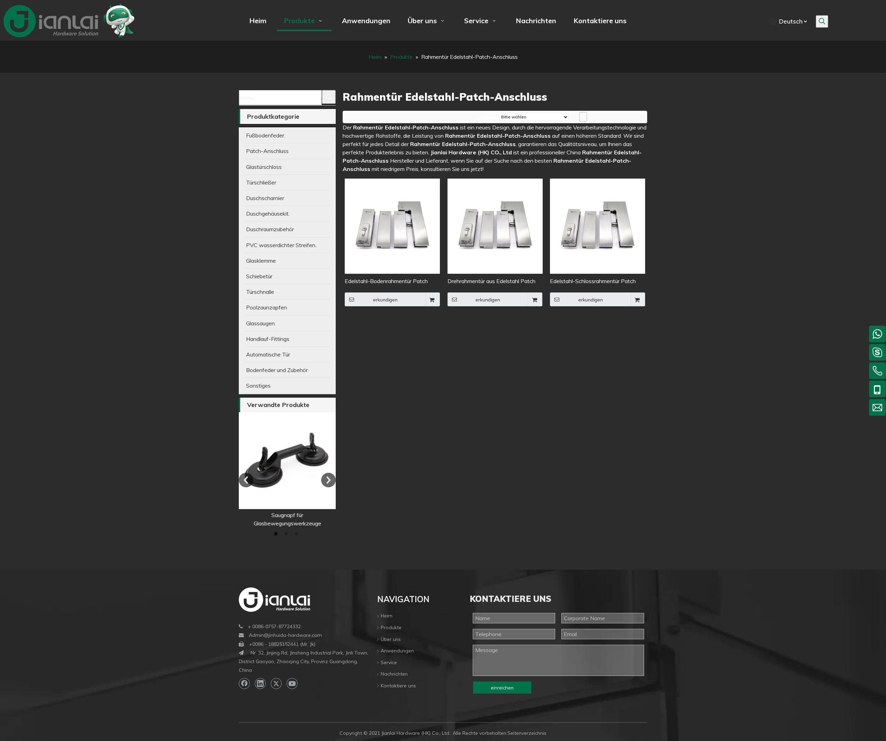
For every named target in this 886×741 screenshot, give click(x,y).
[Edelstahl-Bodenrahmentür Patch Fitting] (392, 225)
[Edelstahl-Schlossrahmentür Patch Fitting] (597, 225)
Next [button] (328, 480)
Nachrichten (394, 674)
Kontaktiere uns (398, 686)
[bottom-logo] (274, 599)
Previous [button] (246, 480)
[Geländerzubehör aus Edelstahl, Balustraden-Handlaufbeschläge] (287, 460)
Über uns (391, 639)
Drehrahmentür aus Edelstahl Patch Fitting (491, 282)
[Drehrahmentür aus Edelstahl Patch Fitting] (495, 225)
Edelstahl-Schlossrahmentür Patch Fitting (593, 282)
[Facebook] (244, 683)
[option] (287, 469)
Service (389, 662)
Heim (386, 616)
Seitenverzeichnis (526, 733)
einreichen (502, 688)
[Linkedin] (260, 683)
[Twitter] (276, 683)
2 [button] (287, 533)
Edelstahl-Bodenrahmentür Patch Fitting (386, 282)
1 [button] (276, 533)
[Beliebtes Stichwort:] (822, 21)
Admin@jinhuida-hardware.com (285, 635)
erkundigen (385, 299)
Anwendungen (397, 651)
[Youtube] (292, 683)
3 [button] (297, 533)
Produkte (391, 627)
